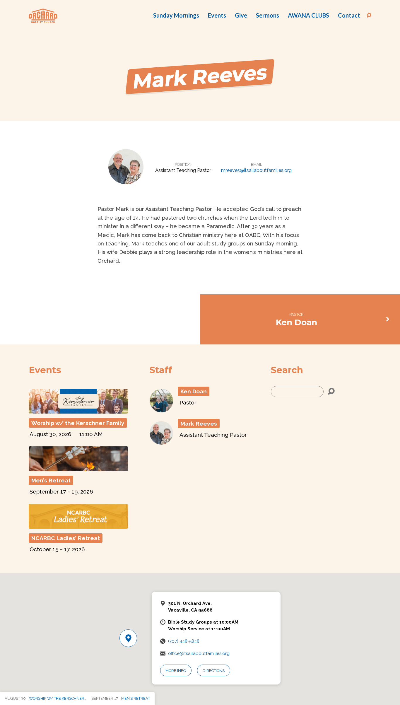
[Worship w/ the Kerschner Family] (78, 410)
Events (217, 15)
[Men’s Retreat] (78, 467)
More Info (175, 670)
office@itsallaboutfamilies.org (199, 653)
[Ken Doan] (161, 409)
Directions (214, 670)
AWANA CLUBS (308, 15)
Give (241, 15)
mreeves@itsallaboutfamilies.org (256, 170)
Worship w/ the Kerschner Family (77, 423)
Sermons (267, 15)
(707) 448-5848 (183, 641)
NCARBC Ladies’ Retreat (65, 538)
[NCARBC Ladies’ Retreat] (78, 525)
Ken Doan (296, 322)
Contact (349, 15)
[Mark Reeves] (161, 441)
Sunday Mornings (176, 15)
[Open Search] (369, 15)
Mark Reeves (198, 423)
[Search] (331, 391)
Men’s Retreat (51, 480)
